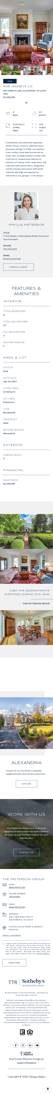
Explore (26, 784)
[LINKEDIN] (30, 1045)
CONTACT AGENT (18, 267)
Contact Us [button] (26, 852)
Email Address (12, 935)
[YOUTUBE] (37, 1045)
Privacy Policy (43, 953)
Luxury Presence (26, 1062)
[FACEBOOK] (15, 1045)
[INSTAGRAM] (22, 1045)
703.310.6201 (10, 249)
